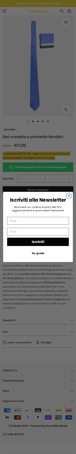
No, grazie (38, 253)
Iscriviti (38, 242)
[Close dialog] (69, 195)
